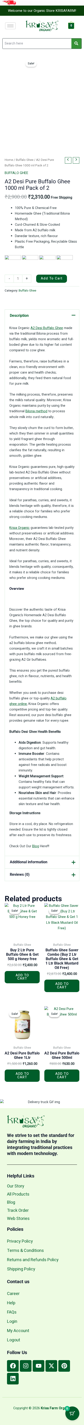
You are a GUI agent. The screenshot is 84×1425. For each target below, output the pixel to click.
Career (13, 1294)
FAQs (12, 1312)
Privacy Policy (20, 1241)
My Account (18, 1331)
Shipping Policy (21, 1269)
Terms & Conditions (25, 1250)
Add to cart (51, 278)
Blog (35, 846)
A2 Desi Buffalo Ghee (47, 328)
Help (11, 1303)
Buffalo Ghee (24, 160)
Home (9, 160)
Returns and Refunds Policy (33, 1260)
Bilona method (36, 411)
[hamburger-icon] (10, 25)
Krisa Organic (19, 527)
